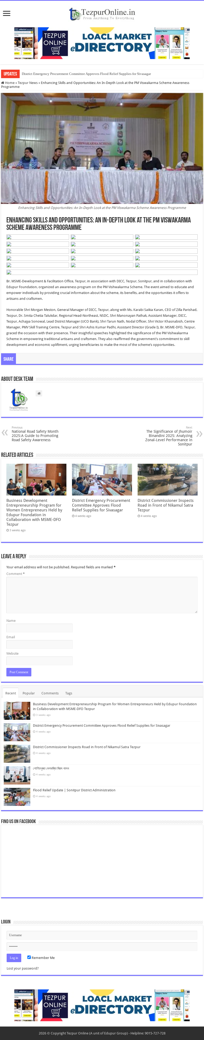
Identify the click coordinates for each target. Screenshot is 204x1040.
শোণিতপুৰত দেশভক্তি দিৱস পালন (51, 768)
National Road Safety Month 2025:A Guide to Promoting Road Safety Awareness (35, 434)
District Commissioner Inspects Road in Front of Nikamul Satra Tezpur (166, 505)
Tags (68, 693)
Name (11, 621)
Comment (15, 574)
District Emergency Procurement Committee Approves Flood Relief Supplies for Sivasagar (86, 74)
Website (12, 653)
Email (10, 637)
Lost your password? (23, 968)
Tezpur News (28, 83)
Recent (10, 693)
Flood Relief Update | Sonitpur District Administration (74, 790)
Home (9, 83)
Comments (50, 693)
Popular (29, 693)
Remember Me (43, 958)
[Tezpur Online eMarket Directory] (102, 43)
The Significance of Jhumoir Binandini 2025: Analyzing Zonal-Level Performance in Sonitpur (168, 436)
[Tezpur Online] (102, 13)
